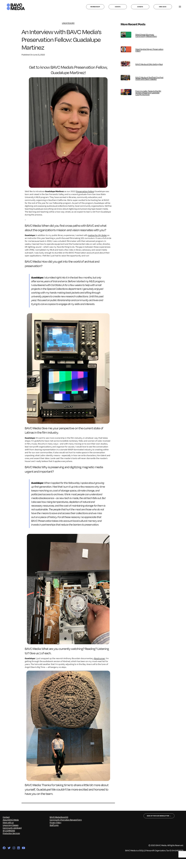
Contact (6, 817)
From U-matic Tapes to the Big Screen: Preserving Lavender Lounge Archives (148, 92)
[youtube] (23, 847)
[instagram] (14, 847)
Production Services (11, 833)
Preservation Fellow (85, 191)
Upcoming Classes (10, 825)
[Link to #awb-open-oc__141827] (180, 6)
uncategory (68, 23)
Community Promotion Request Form (66, 819)
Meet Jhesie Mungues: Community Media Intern (146, 35)
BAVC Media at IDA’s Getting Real (149, 64)
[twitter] (9, 847)
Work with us (8, 822)
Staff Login (54, 825)
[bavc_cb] (15, 3)
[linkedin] (18, 847)
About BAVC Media (11, 819)
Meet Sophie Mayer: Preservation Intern (149, 50)
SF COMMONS (9, 830)
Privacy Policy (55, 822)
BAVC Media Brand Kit (59, 817)
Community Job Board (12, 827)
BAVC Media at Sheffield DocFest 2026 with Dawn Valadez (149, 78)
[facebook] (4, 847)
